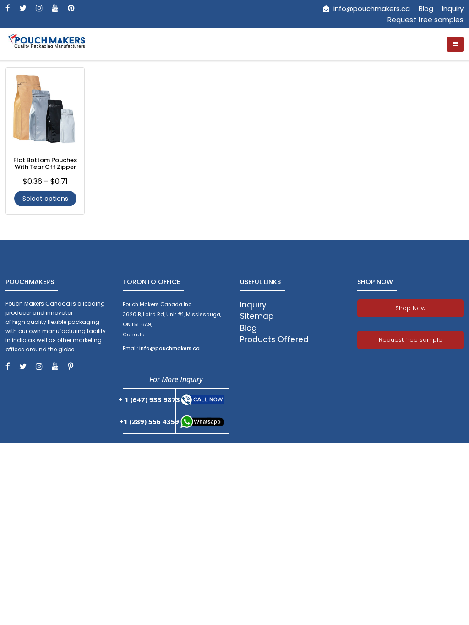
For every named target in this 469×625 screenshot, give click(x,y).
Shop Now (410, 308)
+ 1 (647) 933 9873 (149, 399)
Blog (426, 8)
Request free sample (410, 339)
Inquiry (453, 8)
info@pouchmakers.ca (371, 8)
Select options (45, 198)
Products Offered (274, 339)
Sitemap (256, 316)
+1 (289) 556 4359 (149, 421)
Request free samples (425, 19)
